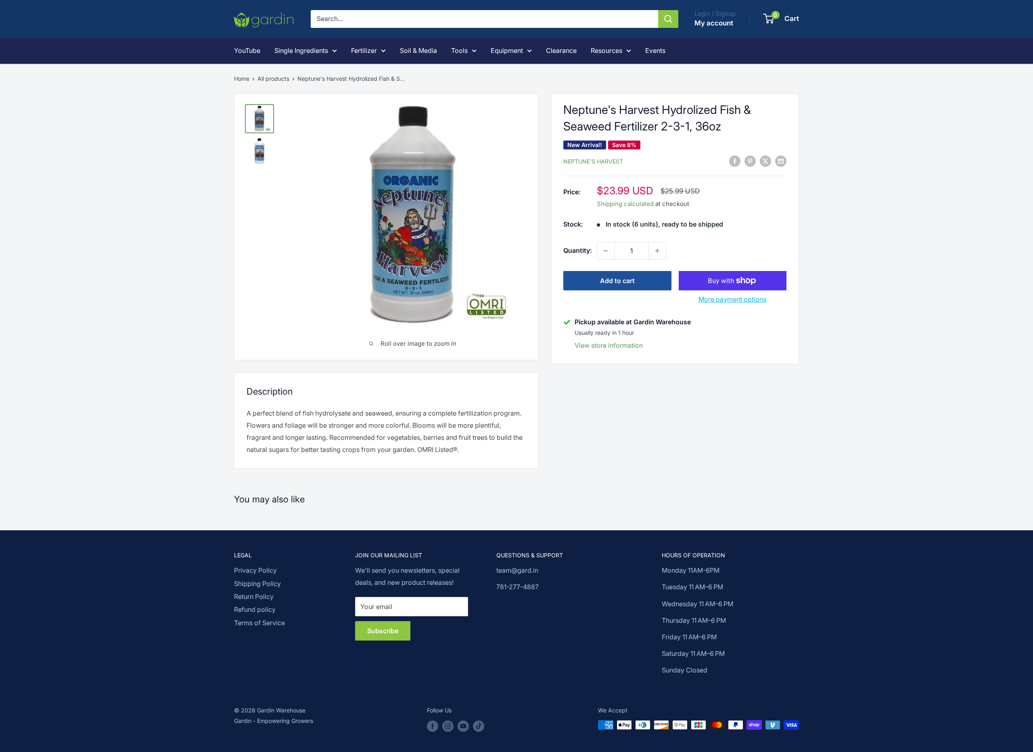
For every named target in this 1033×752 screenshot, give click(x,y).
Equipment (507, 50)
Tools (459, 50)
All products (273, 78)
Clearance (561, 50)
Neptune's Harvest (593, 161)
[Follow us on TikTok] (478, 725)
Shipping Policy (257, 584)
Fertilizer (364, 50)
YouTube (247, 50)
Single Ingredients (301, 50)
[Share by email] (780, 161)
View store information (609, 345)
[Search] (668, 19)
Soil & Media (418, 50)
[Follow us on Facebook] (432, 725)
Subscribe (382, 631)
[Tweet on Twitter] (765, 161)
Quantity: (577, 250)
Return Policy (254, 596)
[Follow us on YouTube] (463, 725)
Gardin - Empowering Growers (273, 720)
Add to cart (617, 281)
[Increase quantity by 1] (657, 250)
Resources (606, 50)
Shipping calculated (625, 204)
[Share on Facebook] (734, 161)
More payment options (732, 299)
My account (713, 23)
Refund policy (255, 609)
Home (241, 78)
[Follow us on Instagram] (448, 725)
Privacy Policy (255, 570)
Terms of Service (259, 623)
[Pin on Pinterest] (750, 161)
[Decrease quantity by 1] (605, 250)
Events (655, 50)
